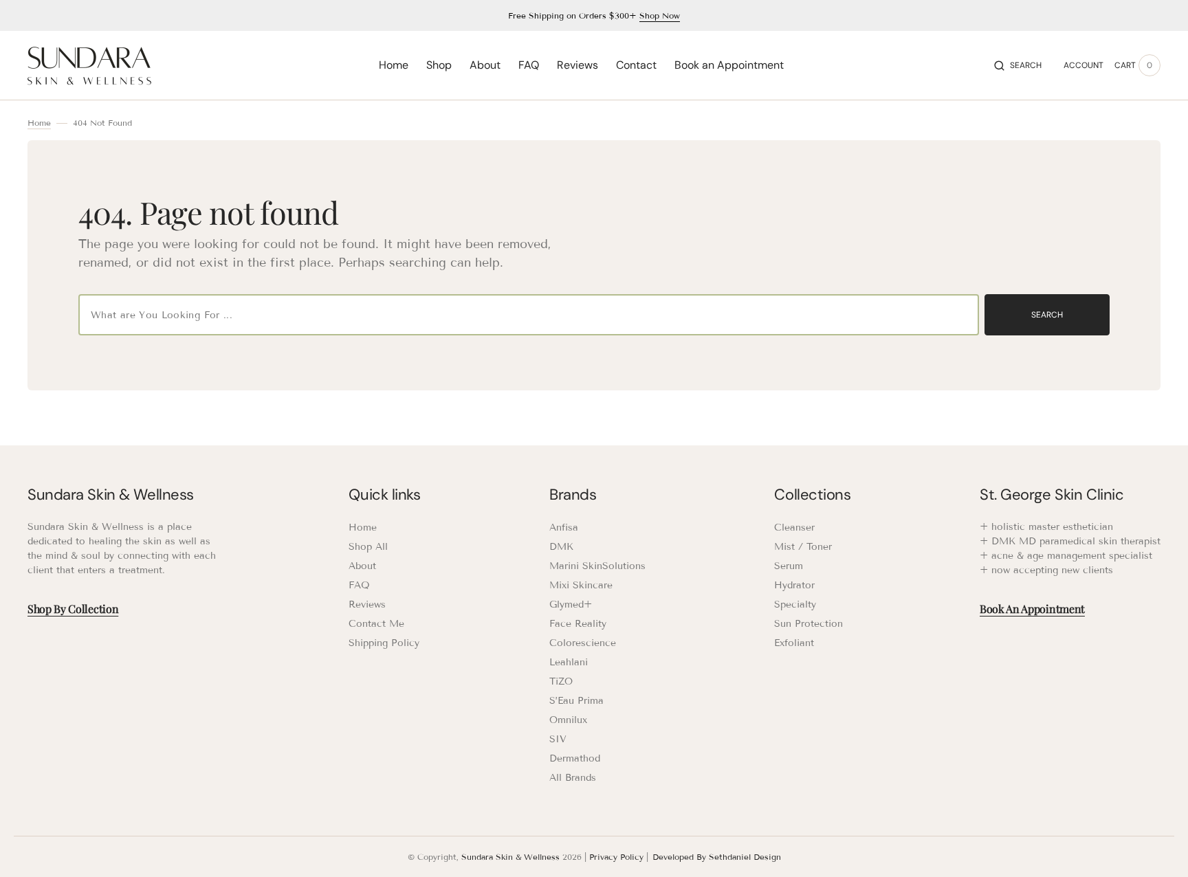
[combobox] (528, 314)
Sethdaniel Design (745, 857)
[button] (1018, 65)
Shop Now (659, 15)
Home (39, 123)
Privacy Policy (616, 857)
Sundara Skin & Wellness (510, 857)
